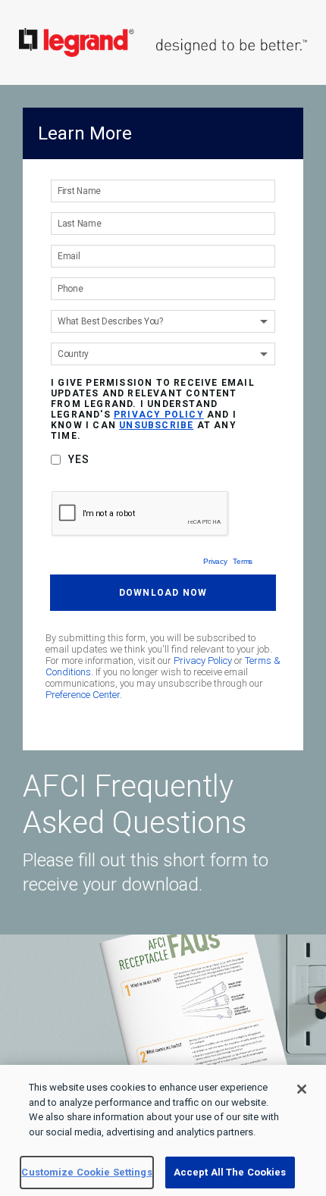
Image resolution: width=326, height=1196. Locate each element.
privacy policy (159, 414)
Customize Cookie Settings (86, 1172)
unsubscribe (156, 425)
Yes (79, 459)
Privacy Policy (203, 660)
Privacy (215, 561)
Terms (242, 561)
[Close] (301, 1089)
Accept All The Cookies (230, 1172)
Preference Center (82, 694)
